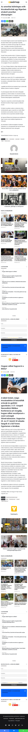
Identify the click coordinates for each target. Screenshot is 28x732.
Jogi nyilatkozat (11, 720)
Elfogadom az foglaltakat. (12, 337)
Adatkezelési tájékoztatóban (13, 337)
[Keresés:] (26, 2)
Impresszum (5, 718)
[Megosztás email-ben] (10, 21)
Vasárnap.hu (22, 716)
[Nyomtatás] (12, 21)
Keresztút (22, 139)
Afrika (7, 139)
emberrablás (11, 139)
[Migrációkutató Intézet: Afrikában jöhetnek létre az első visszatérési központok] (21, 235)
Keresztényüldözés (9, 163)
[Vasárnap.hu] (14, 2)
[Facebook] (2, 21)
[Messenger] (5, 21)
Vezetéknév (3, 328)
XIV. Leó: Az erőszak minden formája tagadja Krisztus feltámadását (6, 240)
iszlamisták (17, 139)
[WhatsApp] (7, 21)
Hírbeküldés (11, 718)
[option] (14, 165)
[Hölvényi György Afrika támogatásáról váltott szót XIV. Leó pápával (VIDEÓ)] (7, 217)
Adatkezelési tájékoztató (20, 718)
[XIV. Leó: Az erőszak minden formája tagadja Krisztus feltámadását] (7, 234)
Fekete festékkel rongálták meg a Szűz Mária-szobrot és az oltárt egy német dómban (13, 169)
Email (2, 323)
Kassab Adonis (5, 17)
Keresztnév (3, 332)
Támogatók (17, 720)
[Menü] (1, 2)
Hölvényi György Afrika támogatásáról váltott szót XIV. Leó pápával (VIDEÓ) (7, 224)
